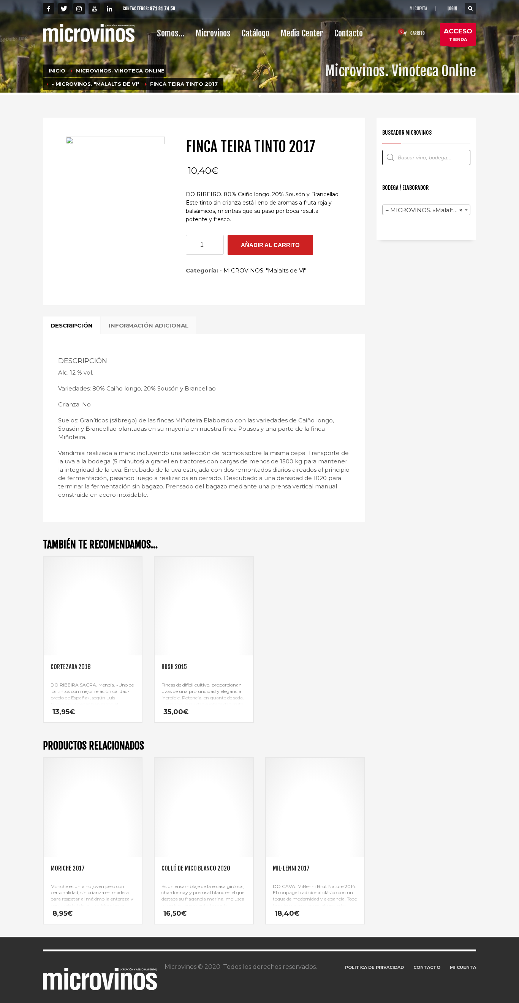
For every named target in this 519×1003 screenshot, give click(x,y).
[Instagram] (79, 8)
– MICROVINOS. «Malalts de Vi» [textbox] (428, 210)
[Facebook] (48, 8)
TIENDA (458, 34)
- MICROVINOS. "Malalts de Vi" (263, 270)
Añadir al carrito (270, 245)
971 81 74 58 (162, 8)
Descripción (72, 325)
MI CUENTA (418, 8)
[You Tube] (94, 8)
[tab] (71, 325)
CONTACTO (426, 967)
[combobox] (426, 210)
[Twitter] (64, 8)
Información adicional (148, 325)
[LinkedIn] (109, 8)
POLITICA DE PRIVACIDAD (374, 967)
